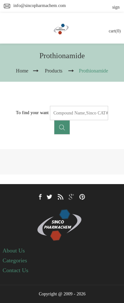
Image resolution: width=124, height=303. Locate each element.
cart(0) (115, 31)
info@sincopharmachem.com (39, 5)
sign (116, 7)
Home (22, 70)
